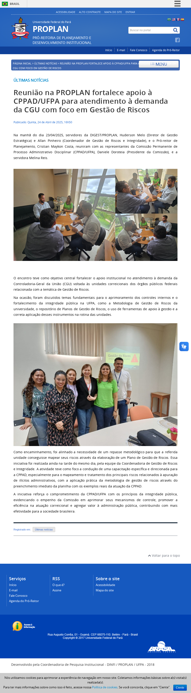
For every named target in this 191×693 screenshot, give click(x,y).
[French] (178, 19)
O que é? (58, 585)
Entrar (130, 12)
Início (108, 50)
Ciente (180, 687)
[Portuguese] (169, 19)
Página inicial (22, 63)
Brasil (15, 4)
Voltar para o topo (165, 555)
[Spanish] (182, 19)
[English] (173, 19)
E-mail (121, 50)
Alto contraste (90, 12)
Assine (56, 590)
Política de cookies (104, 687)
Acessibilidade (65, 12)
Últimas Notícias (45, 63)
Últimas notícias (31, 80)
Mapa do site (113, 12)
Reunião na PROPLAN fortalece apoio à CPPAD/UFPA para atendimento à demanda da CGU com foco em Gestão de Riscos (91, 101)
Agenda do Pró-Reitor (166, 50)
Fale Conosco (138, 50)
